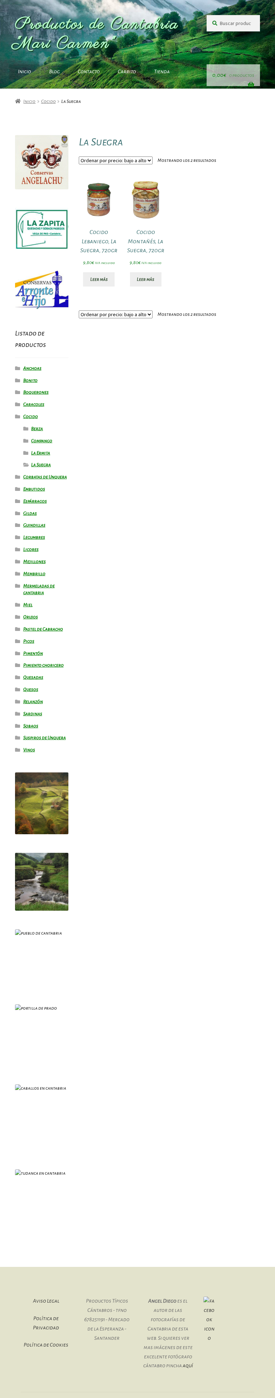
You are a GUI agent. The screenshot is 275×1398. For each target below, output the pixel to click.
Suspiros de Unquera (44, 737)
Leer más (99, 279)
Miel (28, 604)
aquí (188, 1365)
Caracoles (33, 404)
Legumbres (34, 537)
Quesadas (33, 677)
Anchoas (32, 368)
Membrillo (34, 573)
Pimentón (33, 653)
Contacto (89, 71)
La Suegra (41, 464)
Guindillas (34, 525)
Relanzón (33, 701)
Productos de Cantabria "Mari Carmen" (97, 34)
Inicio (24, 71)
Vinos (29, 749)
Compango (41, 440)
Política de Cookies (46, 1345)
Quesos (30, 689)
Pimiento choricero (43, 665)
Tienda (162, 71)
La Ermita (40, 453)
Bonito (30, 380)
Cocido (48, 101)
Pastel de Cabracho (43, 629)
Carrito (127, 71)
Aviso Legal (46, 1301)
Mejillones (34, 561)
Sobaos (30, 725)
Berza (37, 428)
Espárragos (35, 501)
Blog (54, 71)
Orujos (30, 617)
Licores (31, 549)
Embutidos (34, 489)
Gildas (30, 513)
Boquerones (36, 392)
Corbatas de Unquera (45, 476)
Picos (28, 641)
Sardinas (32, 713)
